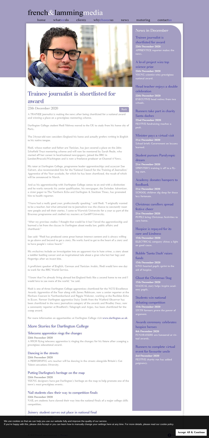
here (109, 424)
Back (124, 109)
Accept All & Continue (191, 432)
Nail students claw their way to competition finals (62, 393)
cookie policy (166, 424)
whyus (103, 20)
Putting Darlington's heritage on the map (56, 373)
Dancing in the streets (43, 353)
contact (165, 20)
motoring (143, 20)
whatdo (61, 20)
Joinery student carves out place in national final (62, 412)
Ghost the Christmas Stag (153, 278)
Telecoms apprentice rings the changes (55, 333)
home (41, 20)
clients (81, 20)
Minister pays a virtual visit (155, 135)
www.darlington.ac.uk (115, 318)
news (125, 20)
